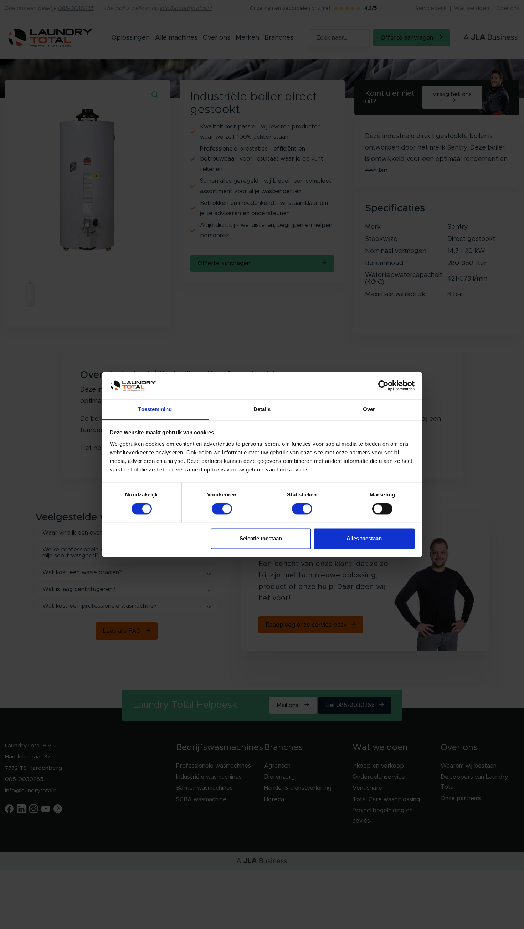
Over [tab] (369, 409)
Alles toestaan (364, 538)
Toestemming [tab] (155, 409)
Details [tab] (262, 409)
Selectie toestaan (261, 538)
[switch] (222, 508)
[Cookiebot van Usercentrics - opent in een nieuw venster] (383, 385)
